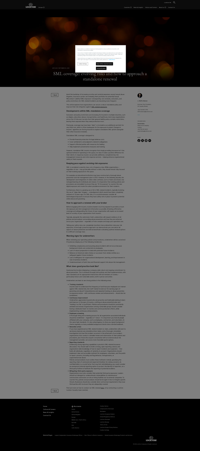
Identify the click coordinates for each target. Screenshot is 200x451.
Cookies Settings (83, 63)
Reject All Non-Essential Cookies (104, 63)
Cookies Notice (112, 59)
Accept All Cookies (101, 68)
